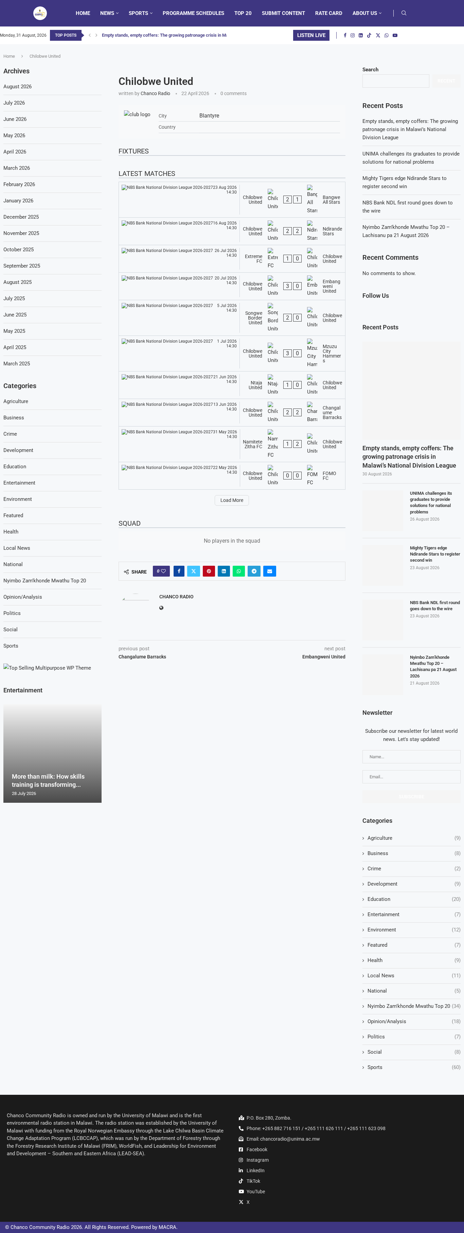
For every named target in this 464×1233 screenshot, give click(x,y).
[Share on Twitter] (193, 571)
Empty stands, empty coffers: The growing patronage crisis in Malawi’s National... (181, 35)
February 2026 (19, 184)
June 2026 (14, 119)
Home (83, 13)
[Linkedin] (360, 35)
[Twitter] (378, 35)
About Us (365, 13)
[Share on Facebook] (179, 571)
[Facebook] (345, 35)
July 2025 (14, 298)
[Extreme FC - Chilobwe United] (232, 258)
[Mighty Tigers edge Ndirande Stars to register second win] (382, 565)
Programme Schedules (193, 13)
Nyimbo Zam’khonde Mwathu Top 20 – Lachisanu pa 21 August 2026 (433, 666)
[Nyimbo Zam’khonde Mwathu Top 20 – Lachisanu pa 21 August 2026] (382, 674)
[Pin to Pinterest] (209, 571)
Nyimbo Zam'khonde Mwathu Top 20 (414, 1006)
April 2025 (14, 347)
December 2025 (21, 217)
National (414, 991)
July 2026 (14, 103)
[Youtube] (395, 35)
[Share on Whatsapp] (239, 571)
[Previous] (89, 35)
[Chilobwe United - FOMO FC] (232, 475)
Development (414, 884)
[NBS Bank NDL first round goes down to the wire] (382, 620)
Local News (414, 976)
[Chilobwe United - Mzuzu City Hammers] (232, 353)
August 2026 (17, 87)
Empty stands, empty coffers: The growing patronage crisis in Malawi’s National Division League (410, 129)
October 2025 (18, 250)
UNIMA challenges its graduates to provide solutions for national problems (431, 502)
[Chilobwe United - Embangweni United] (232, 286)
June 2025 (14, 315)
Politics (414, 1037)
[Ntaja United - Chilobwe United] (232, 385)
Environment (414, 930)
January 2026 (18, 201)
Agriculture (414, 838)
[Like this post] (163, 571)
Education (414, 899)
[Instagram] (352, 35)
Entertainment (414, 914)
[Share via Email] (269, 571)
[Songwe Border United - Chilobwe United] (232, 318)
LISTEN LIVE (311, 35)
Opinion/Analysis (414, 1021)
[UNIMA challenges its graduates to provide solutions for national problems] (382, 510)
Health (414, 960)
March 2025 (16, 364)
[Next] (96, 35)
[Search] (403, 13)
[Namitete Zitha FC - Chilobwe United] (232, 444)
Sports (138, 13)
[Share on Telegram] (254, 571)
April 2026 (14, 152)
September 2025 (21, 266)
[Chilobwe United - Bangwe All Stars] (232, 199)
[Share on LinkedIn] (224, 571)
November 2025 (21, 233)
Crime (414, 869)
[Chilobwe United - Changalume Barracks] (232, 412)
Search (370, 70)
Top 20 (243, 13)
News (107, 13)
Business (414, 853)
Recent (447, 81)
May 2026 (14, 135)
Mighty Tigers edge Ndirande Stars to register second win (435, 554)
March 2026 (16, 168)
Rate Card (328, 13)
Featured (414, 945)
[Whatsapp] (386, 35)
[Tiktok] (369, 35)
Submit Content (283, 13)
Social (414, 1052)
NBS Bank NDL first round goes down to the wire (435, 605)
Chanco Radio (155, 93)
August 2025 (17, 282)
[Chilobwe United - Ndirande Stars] (232, 231)
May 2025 (14, 331)
